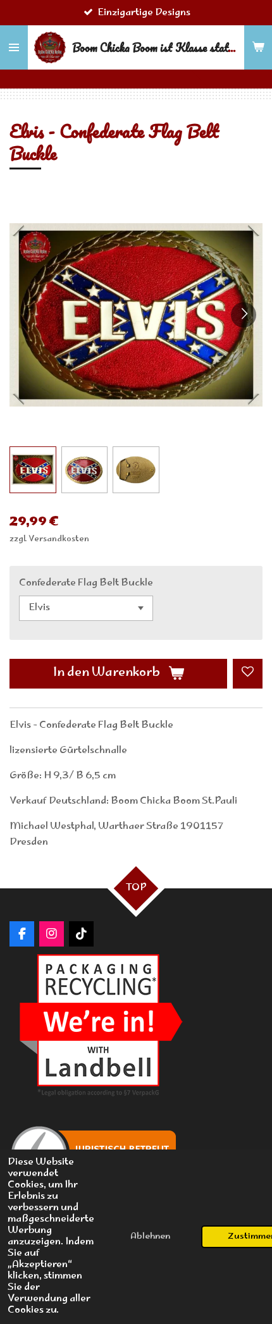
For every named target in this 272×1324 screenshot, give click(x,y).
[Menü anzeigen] (14, 47)
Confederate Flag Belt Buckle (86, 583)
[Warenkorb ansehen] (258, 47)
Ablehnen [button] (150, 1236)
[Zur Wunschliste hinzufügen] (248, 674)
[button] (32, 469)
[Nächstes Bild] (243, 315)
